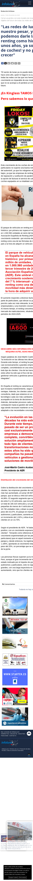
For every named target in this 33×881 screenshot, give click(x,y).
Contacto (12, 735)
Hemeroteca (5, 733)
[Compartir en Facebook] (2, 63)
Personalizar (22, 877)
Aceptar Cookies (13, 877)
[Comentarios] (12, 63)
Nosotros (21, 733)
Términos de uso (14, 748)
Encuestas (13, 733)
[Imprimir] (8, 63)
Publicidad (4, 735)
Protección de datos (25, 748)
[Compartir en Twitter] (5, 63)
